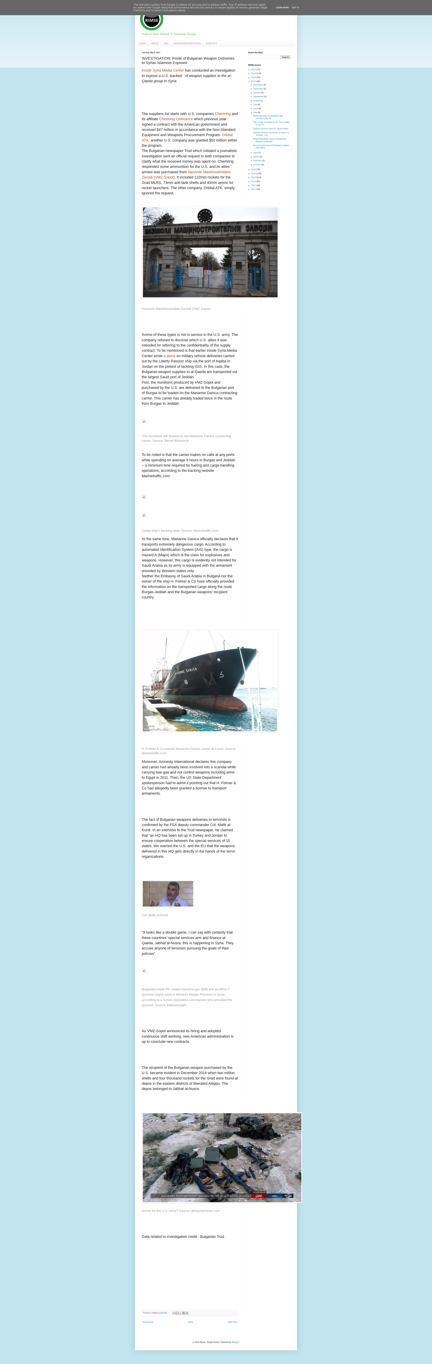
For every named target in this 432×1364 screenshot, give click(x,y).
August (256, 100)
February (257, 160)
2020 (253, 69)
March (256, 157)
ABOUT (155, 43)
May (255, 112)
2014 (253, 177)
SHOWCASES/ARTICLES (187, 43)
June (256, 108)
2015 (253, 173)
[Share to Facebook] (183, 1313)
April (255, 153)
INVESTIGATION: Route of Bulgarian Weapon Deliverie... (270, 140)
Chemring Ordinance (176, 119)
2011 (253, 189)
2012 (253, 185)
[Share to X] (180, 1313)
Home (190, 1322)
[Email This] (174, 1313)
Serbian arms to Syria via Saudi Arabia (270, 128)
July (255, 104)
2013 (253, 181)
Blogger (235, 1342)
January (257, 164)
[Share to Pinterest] (187, 1313)
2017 (253, 81)
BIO (166, 43)
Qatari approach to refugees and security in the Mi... (268, 117)
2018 (253, 77)
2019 (253, 73)
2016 (253, 169)
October (257, 93)
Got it (295, 7)
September (258, 96)
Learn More (282, 7)
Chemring (223, 114)
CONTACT (211, 43)
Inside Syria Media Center (163, 70)
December (258, 85)
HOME (142, 43)
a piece (170, 356)
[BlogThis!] (177, 1313)
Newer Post (148, 1322)
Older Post (232, 1322)
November (258, 89)
